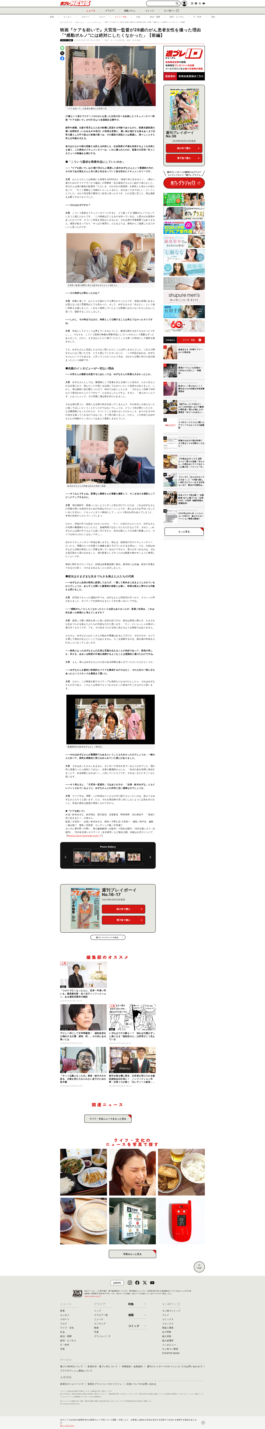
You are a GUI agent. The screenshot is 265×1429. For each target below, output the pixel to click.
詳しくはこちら (67, 1425)
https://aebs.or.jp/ (92, 1296)
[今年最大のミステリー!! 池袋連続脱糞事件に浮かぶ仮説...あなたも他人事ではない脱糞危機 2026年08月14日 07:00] (132, 1221)
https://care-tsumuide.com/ (83, 835)
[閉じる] (203, 1422)
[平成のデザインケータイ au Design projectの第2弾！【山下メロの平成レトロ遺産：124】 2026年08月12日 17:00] (181, 1221)
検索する (177, 3)
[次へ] (150, 857)
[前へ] (65, 857)
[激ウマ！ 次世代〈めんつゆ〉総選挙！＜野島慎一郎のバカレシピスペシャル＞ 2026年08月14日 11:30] (83, 1221)
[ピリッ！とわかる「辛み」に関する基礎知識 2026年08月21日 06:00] (132, 1172)
